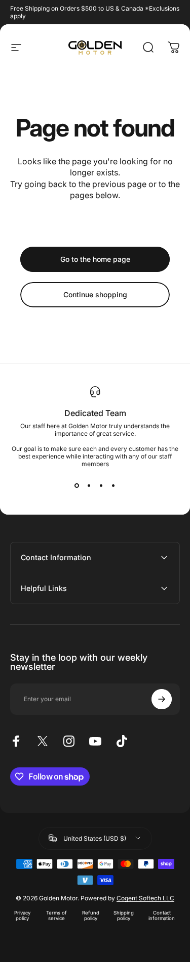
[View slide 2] (89, 486)
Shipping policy (123, 915)
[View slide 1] (77, 486)
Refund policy (90, 915)
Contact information (161, 915)
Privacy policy (22, 915)
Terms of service (56, 915)
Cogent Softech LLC (145, 898)
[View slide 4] (113, 486)
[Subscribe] (161, 699)
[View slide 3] (101, 486)
